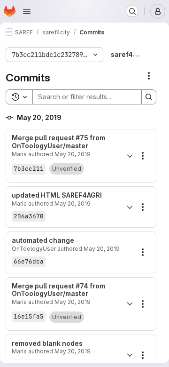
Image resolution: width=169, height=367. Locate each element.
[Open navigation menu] (26, 11)
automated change (43, 240)
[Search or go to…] (132, 11)
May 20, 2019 (72, 154)
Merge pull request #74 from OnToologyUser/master (58, 290)
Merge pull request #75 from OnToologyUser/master (58, 142)
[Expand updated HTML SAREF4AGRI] (129, 207)
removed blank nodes (47, 343)
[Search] (148, 96)
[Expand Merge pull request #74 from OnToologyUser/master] (129, 303)
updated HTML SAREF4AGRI (57, 195)
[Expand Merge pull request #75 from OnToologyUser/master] (129, 155)
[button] (66, 169)
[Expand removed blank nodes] (129, 355)
